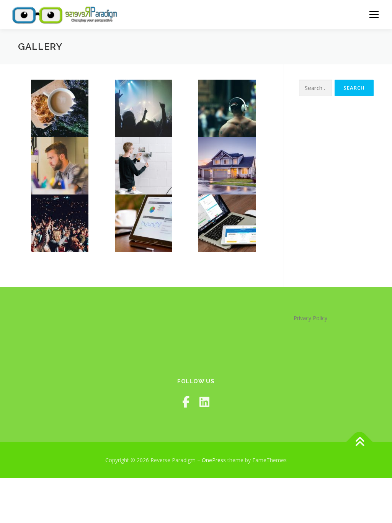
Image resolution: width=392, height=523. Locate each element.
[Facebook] (185, 402)
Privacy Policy (310, 318)
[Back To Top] (359, 442)
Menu (374, 14)
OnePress (214, 460)
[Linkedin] (204, 402)
